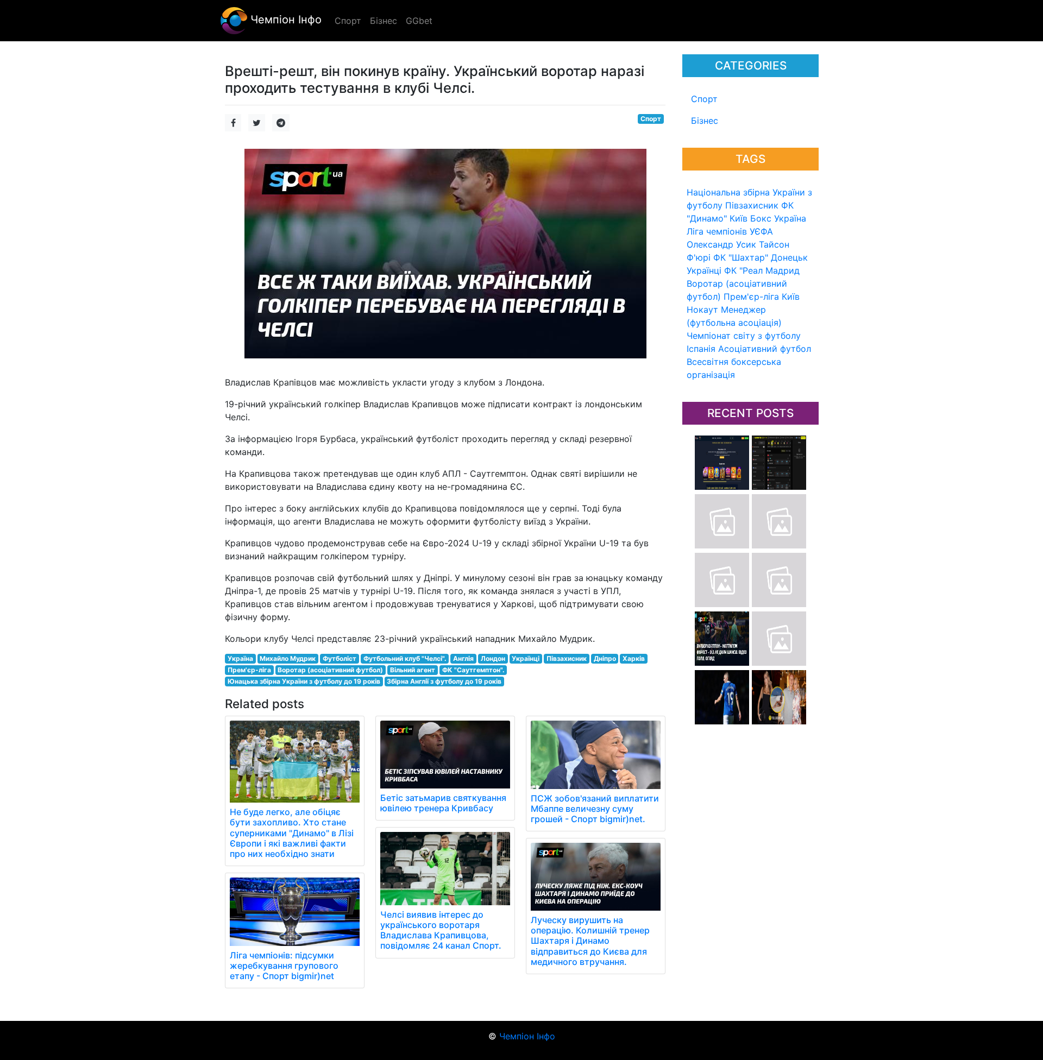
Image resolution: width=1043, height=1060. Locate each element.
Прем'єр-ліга (751, 296)
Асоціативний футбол (764, 348)
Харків (634, 658)
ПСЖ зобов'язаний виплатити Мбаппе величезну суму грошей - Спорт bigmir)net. (595, 808)
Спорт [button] (348, 20)
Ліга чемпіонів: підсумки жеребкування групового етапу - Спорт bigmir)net (284, 965)
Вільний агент (412, 670)
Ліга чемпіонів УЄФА (730, 231)
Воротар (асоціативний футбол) (330, 670)
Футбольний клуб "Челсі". (405, 658)
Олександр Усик (721, 244)
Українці (704, 270)
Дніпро (605, 658)
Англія (463, 658)
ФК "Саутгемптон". (473, 670)
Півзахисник (751, 205)
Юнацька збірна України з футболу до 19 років (304, 681)
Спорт (704, 98)
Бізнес (704, 120)
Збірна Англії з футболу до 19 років (444, 681)
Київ (791, 296)
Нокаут (702, 309)
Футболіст (339, 658)
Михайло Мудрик (288, 658)
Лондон (493, 658)
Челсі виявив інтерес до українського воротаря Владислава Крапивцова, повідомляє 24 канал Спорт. (440, 930)
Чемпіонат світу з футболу (744, 335)
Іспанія (701, 348)
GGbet (419, 20)
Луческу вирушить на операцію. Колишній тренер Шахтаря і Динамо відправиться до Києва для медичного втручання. (590, 940)
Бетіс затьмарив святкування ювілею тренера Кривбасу (443, 802)
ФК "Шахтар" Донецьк (760, 257)
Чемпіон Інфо (284, 19)
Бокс (760, 218)
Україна (790, 218)
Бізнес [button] (383, 20)
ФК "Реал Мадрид (762, 270)
